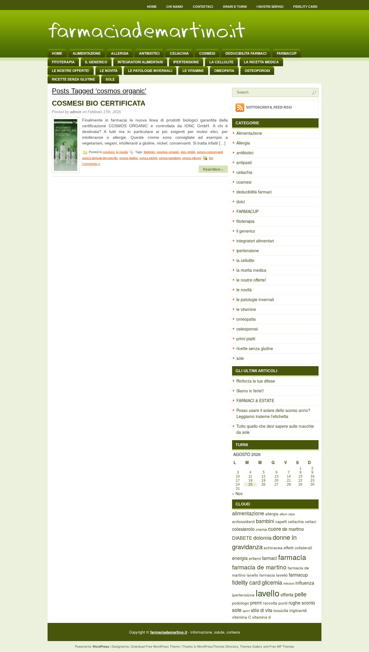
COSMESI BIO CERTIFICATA (98, 103)
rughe (294, 602)
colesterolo (243, 529)
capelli (281, 521)
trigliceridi (298, 610)
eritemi (255, 558)
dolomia (262, 537)
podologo (240, 603)
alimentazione (248, 513)
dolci (240, 201)
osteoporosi (257, 70)
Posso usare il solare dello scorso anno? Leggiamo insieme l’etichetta (273, 413)
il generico (96, 61)
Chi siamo (174, 6)
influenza (304, 582)
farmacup (298, 574)
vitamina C (241, 617)
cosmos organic (168, 151)
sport (246, 611)
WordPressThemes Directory (217, 646)
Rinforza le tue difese (255, 381)
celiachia (179, 53)
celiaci (310, 521)
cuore (274, 528)
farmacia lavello (273, 575)
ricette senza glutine (73, 79)
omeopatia (224, 70)
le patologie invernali (150, 70)
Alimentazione (87, 53)
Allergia (120, 53)
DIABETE (242, 538)
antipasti (244, 162)
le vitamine (193, 70)
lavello (267, 593)
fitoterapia (63, 61)
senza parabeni (169, 157)
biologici (149, 151)
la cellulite (221, 61)
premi (256, 602)
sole (110, 79)
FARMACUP (287, 53)
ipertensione (186, 61)
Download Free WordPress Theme (155, 646)
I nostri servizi (270, 6)
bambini (265, 520)
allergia (271, 513)
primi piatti (245, 338)
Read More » (213, 169)
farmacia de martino (259, 566)
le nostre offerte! (70, 70)
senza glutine (128, 157)
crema (261, 529)
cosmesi (207, 53)
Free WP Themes (281, 646)
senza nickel (148, 157)
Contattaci (203, 6)
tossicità (281, 610)
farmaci (269, 558)
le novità (109, 70)
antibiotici (149, 53)
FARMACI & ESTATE (255, 400)
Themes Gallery (251, 646)
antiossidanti (243, 521)
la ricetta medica (261, 61)
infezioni (288, 583)
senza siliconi (191, 157)
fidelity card (246, 582)
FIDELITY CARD (305, 6)
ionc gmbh (188, 151)
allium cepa (287, 514)
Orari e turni (235, 6)
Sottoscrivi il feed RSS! (269, 107)
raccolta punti (275, 603)
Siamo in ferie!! (250, 391)
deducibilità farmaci (245, 53)
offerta (286, 594)
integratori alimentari (140, 61)
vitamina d (261, 617)
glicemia (272, 582)
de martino (293, 529)
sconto (308, 602)
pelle (300, 594)
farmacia (292, 557)
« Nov (237, 493)
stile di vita (261, 610)
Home (152, 6)
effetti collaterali (298, 547)
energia (240, 558)
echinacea (273, 547)
